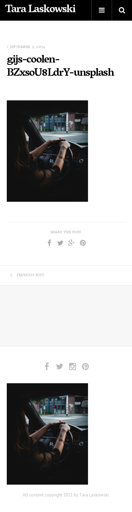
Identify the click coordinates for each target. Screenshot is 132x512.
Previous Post (30, 275)
